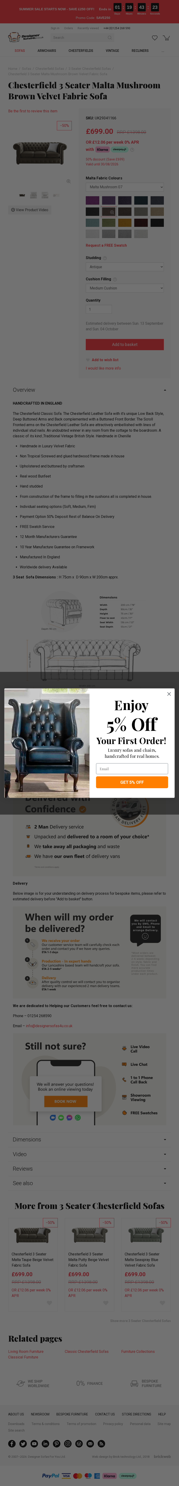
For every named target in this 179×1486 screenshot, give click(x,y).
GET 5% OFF (132, 782)
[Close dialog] (169, 694)
